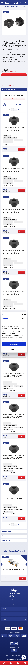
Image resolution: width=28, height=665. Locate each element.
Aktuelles (5, 608)
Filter (15, 98)
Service (4, 619)
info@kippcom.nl (15, 604)
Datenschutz (10, 659)
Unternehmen (6, 614)
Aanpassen (13, 349)
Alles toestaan (14, 344)
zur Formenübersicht (9, 85)
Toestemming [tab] (5, 318)
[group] (14, 568)
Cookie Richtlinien (19, 659)
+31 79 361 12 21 (14, 602)
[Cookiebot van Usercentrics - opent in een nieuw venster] (20, 314)
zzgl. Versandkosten (11, 71)
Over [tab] (23, 318)
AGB (15, 657)
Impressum (11, 657)
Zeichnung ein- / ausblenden (16, 104)
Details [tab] (15, 318)
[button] (2, 564)
